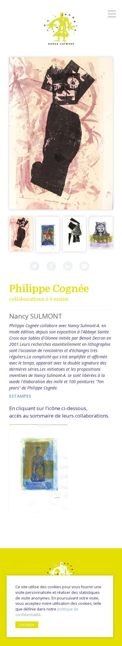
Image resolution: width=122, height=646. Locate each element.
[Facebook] (51, 266)
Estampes (20, 396)
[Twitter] (34, 266)
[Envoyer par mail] (84, 266)
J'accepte (27, 624)
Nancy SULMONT (35, 316)
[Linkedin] (68, 266)
